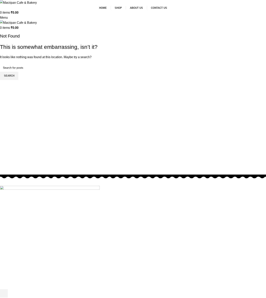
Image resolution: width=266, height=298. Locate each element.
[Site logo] (18, 2)
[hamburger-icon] (4, 293)
